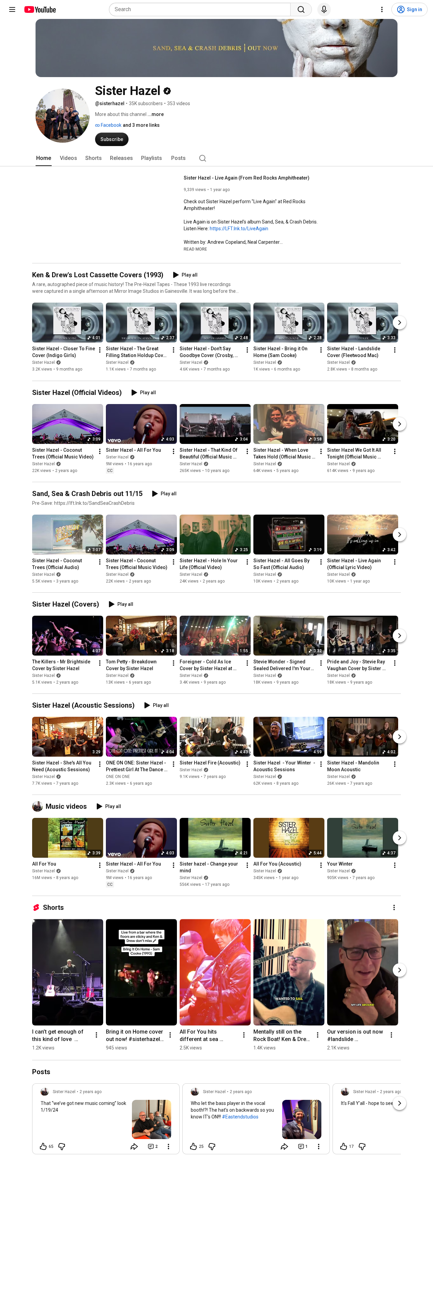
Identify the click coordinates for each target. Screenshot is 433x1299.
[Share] (134, 1146)
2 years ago (90, 1091)
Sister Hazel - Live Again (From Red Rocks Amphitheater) (247, 178)
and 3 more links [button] (141, 125)
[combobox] (202, 9)
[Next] (399, 323)
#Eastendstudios (240, 1116)
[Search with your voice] (324, 9)
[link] (106, 1121)
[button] (195, 248)
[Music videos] (39, 806)
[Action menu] (168, 1146)
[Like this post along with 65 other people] (43, 1146)
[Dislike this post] (61, 1146)
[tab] (44, 158)
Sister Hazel (43, 362)
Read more (195, 249)
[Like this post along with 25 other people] (193, 1146)
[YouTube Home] (40, 9)
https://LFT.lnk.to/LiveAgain (239, 228)
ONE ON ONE (118, 776)
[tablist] (216, 158)
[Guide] (12, 9)
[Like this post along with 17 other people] (343, 1146)
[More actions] (100, 350)
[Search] (301, 9)
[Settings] (382, 9)
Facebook (110, 125)
